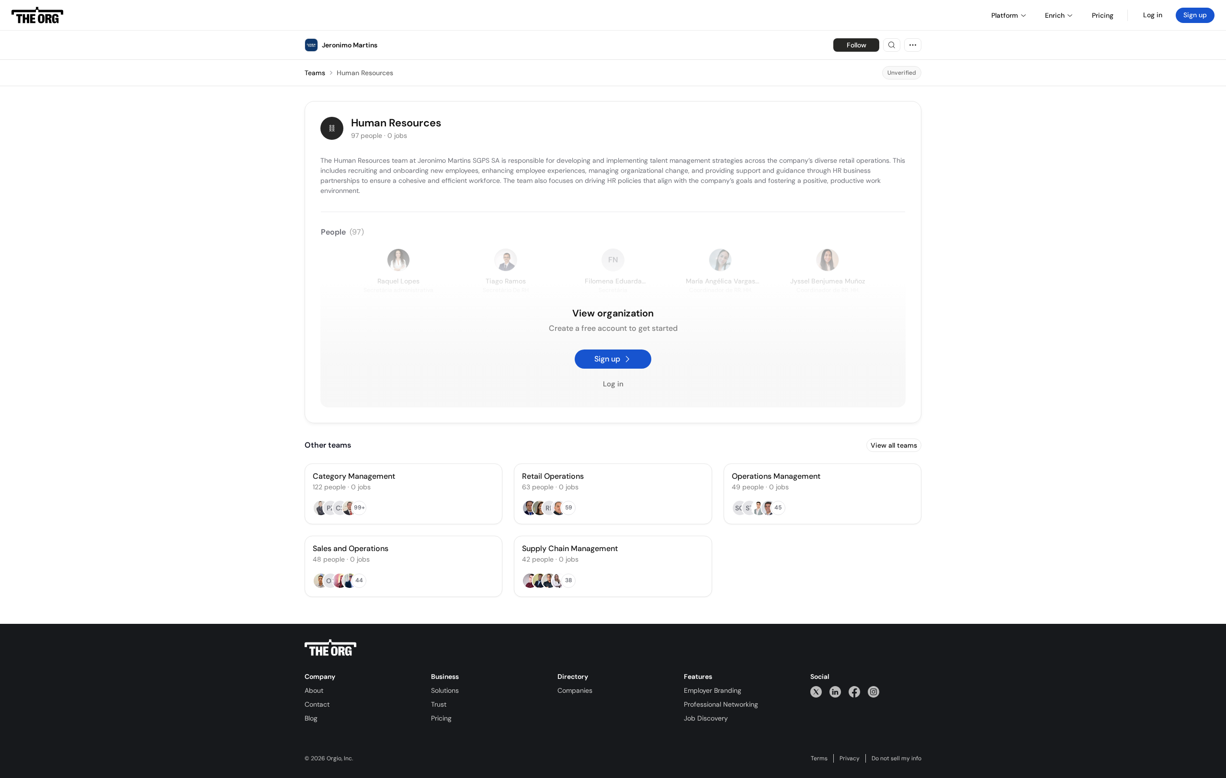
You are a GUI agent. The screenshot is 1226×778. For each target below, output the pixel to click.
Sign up (1195, 15)
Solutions (445, 690)
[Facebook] (854, 692)
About (314, 690)
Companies (574, 690)
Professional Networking (721, 704)
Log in (1152, 15)
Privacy (850, 758)
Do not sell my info (896, 758)
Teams (315, 73)
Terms (819, 758)
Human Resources (365, 72)
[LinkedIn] (835, 692)
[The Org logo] (330, 647)
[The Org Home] (37, 15)
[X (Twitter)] (816, 692)
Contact (317, 704)
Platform (1004, 15)
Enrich (1055, 15)
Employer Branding (712, 690)
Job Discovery (706, 718)
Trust (438, 704)
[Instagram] (873, 692)
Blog (311, 718)
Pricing (441, 718)
